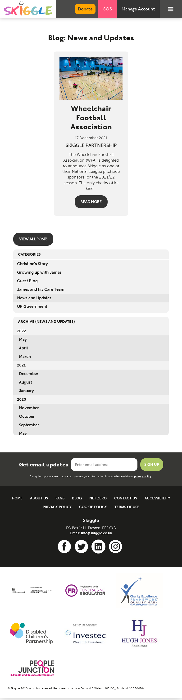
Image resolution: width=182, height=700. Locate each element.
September (29, 425)
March (25, 356)
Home (17, 498)
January (26, 391)
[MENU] (173, 9)
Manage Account (138, 9)
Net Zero (98, 498)
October (27, 416)
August (25, 382)
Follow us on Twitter (82, 547)
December (28, 373)
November (29, 408)
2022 (21, 331)
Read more (91, 201)
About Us (39, 498)
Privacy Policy (57, 507)
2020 (21, 399)
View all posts (33, 239)
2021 (21, 365)
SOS (107, 9)
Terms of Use (126, 507)
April (23, 348)
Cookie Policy (93, 507)
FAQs (59, 498)
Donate (85, 9)
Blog (77, 498)
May (23, 339)
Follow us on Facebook (65, 547)
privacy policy (142, 476)
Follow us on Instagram (116, 547)
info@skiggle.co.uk (96, 533)
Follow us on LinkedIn (99, 547)
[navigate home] (28, 8)
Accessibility (157, 498)
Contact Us (125, 498)
